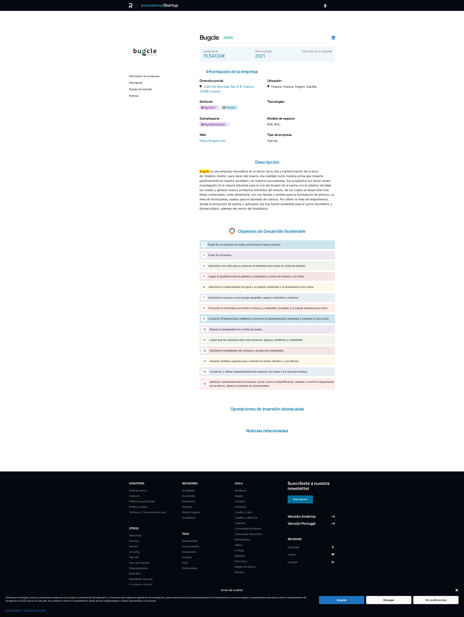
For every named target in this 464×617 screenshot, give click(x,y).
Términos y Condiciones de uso (147, 512)
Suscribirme (300, 499)
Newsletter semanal (140, 579)
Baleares (240, 555)
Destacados (189, 551)
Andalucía (240, 490)
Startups (187, 506)
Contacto (134, 495)
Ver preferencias (436, 600)
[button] (457, 590)
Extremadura (242, 539)
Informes (134, 540)
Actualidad (188, 490)
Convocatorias (190, 546)
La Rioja (239, 550)
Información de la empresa (144, 76)
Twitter (292, 554)
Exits (185, 562)
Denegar (388, 600)
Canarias (240, 501)
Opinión (133, 546)
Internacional (189, 568)
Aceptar (342, 600)
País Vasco (241, 561)
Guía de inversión (139, 562)
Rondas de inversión (140, 89)
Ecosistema (188, 495)
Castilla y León (243, 512)
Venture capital (191, 512)
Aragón (239, 495)
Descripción (135, 82)
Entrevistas (188, 501)
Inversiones (188, 517)
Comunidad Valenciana (248, 534)
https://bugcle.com (212, 140)
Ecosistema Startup (140, 584)
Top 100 (134, 557)
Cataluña (240, 523)
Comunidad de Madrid (248, 528)
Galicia (239, 544)
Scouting (134, 551)
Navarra (239, 572)
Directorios (135, 535)
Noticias (133, 95)
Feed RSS (134, 573)
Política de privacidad (34, 610)
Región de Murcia (245, 566)
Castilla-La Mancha (246, 517)
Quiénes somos (138, 490)
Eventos (186, 557)
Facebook (293, 547)
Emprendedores (138, 568)
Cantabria (240, 506)
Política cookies (13, 610)
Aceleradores (190, 540)
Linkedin (293, 562)
